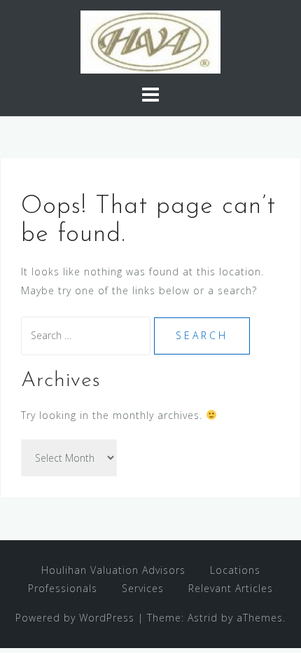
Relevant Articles (230, 588)
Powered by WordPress (74, 617)
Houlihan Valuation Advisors (113, 570)
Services (143, 588)
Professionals (62, 588)
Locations (235, 570)
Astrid (203, 617)
